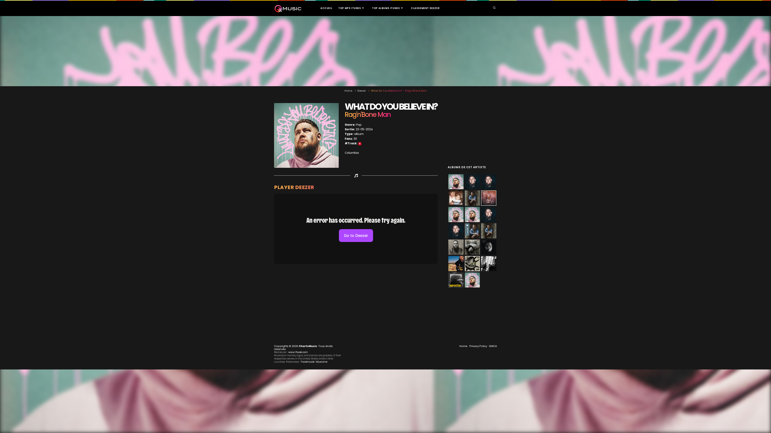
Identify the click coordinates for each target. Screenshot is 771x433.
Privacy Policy (478, 346)
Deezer (361, 90)
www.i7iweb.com (298, 352)
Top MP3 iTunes (350, 8)
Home (348, 90)
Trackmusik (307, 361)
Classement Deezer (425, 8)
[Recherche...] (494, 8)
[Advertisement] (385, 51)
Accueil (326, 8)
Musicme (321, 361)
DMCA (493, 346)
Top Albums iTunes (386, 8)
